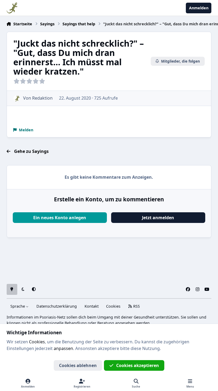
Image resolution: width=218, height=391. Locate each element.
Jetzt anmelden (158, 218)
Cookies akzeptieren (137, 365)
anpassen (63, 348)
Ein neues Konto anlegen (59, 218)
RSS (136, 306)
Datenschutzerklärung (56, 306)
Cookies (113, 306)
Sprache (18, 306)
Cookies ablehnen (78, 365)
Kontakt (92, 306)
